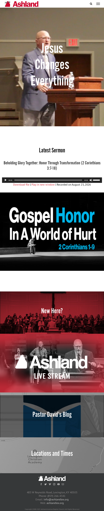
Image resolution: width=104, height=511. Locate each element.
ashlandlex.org (55, 503)
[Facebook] (41, 484)
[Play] (5, 180)
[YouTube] (58, 484)
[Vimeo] (50, 484)
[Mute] (91, 180)
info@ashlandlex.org (56, 499)
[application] (52, 180)
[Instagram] (54, 484)
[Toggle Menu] (98, 4)
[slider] (97, 179)
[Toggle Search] (91, 3)
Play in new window (43, 184)
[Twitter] (45, 484)
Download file (21, 184)
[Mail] (63, 484)
